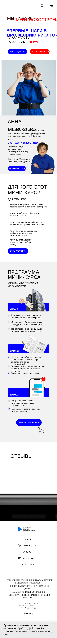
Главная (27, 539)
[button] (42, 5)
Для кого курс (27, 564)
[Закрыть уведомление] (55, 623)
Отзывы (27, 551)
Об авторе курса (27, 558)
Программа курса (27, 545)
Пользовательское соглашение (29, 592)
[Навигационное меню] (51, 6)
